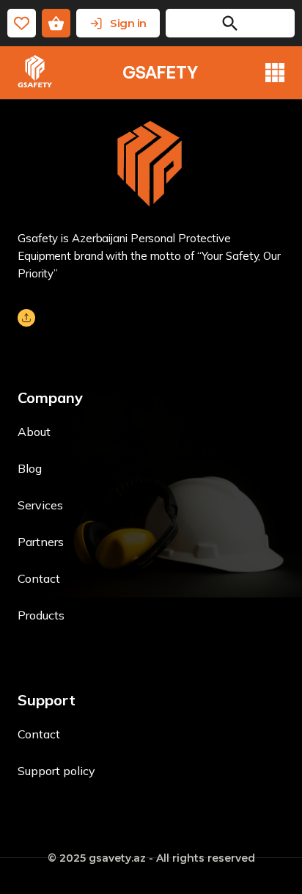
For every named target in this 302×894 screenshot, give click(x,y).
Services (40, 505)
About (34, 431)
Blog (30, 468)
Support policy (56, 770)
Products (41, 615)
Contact (39, 578)
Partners (41, 541)
